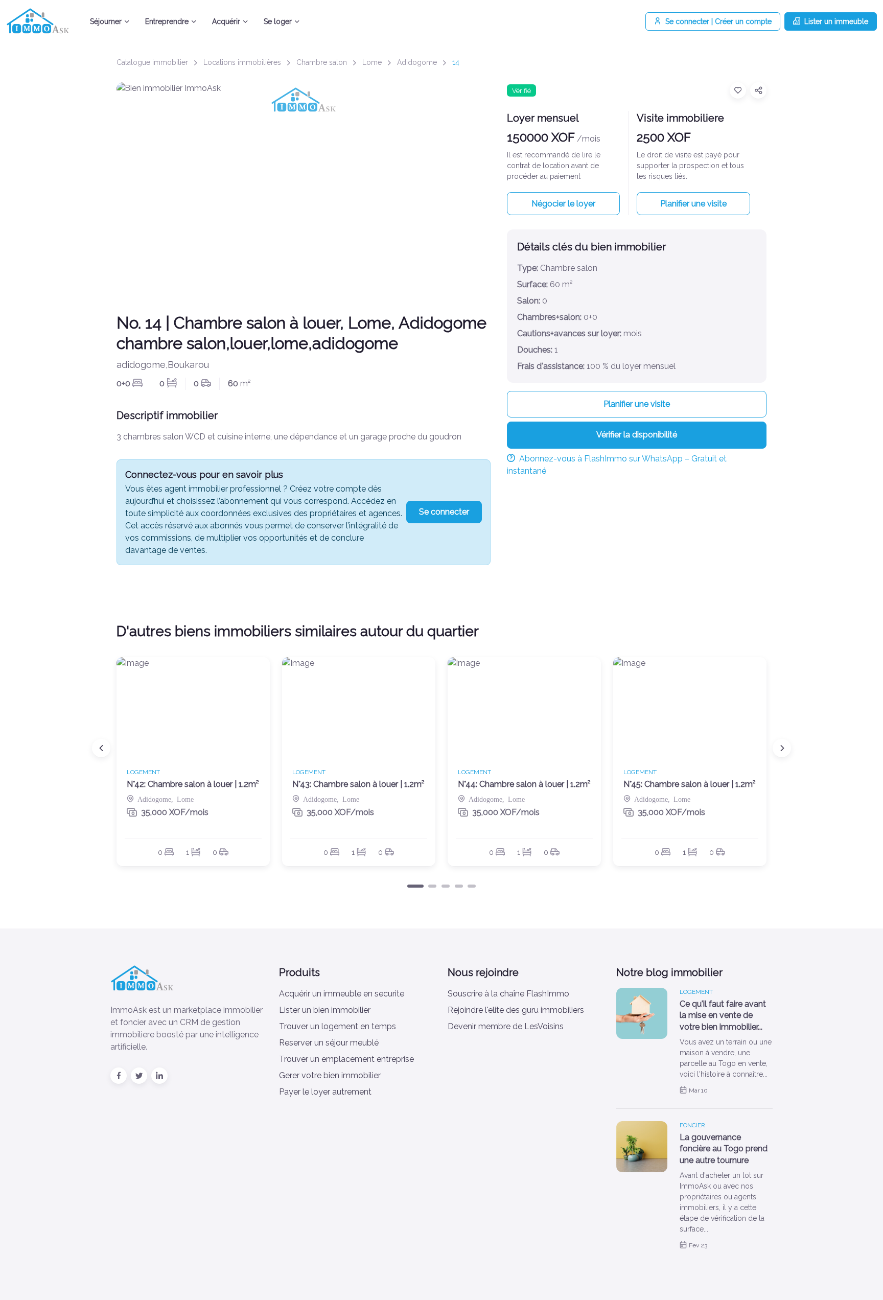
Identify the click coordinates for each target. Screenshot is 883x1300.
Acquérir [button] (226, 21)
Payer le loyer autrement (325, 1092)
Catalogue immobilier (152, 62)
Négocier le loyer (563, 203)
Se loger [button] (278, 21)
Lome (372, 62)
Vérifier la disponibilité (636, 434)
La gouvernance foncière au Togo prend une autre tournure (724, 1148)
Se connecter (444, 512)
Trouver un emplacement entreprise (346, 1059)
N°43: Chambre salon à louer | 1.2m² (358, 784)
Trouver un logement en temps (337, 1026)
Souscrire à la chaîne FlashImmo (508, 994)
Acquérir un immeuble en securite (341, 994)
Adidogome (417, 62)
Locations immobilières (242, 62)
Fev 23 (698, 1245)
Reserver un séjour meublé (329, 1043)
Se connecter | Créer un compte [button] (718, 21)
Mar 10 (698, 1090)
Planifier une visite (693, 203)
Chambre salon (321, 62)
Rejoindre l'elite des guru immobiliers (516, 1010)
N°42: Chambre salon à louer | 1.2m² (193, 784)
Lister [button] (836, 21)
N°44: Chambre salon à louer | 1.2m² (524, 784)
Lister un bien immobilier (324, 1010)
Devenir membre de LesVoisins (506, 1026)
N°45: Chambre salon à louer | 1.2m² (689, 784)
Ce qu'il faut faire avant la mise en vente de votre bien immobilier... (723, 1015)
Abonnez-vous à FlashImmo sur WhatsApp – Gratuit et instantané (617, 465)
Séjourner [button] (106, 21)
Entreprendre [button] (167, 21)
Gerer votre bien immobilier (330, 1075)
